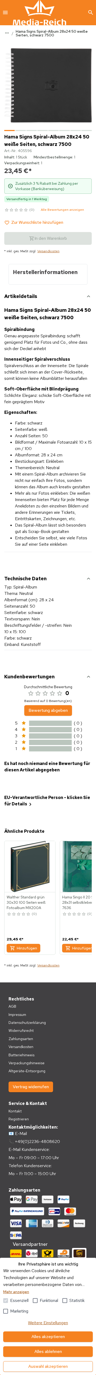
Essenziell (19, 1300)
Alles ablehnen (48, 1351)
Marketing (19, 1311)
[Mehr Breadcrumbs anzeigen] (7, 33)
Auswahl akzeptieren (48, 1366)
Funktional (49, 1300)
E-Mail (21, 1133)
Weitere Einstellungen (48, 1323)
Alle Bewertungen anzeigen (62, 210)
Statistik (77, 1300)
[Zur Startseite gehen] (39, 12)
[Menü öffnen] (5, 12)
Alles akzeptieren (48, 1336)
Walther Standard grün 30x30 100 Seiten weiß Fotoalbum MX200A (26, 902)
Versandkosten (48, 251)
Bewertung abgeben (48, 710)
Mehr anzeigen (16, 1291)
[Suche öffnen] (90, 12)
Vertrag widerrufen (31, 1087)
